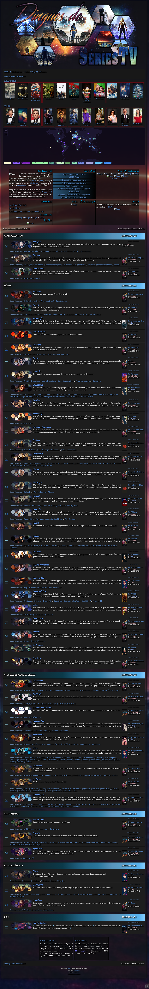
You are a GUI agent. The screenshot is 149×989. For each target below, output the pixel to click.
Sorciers (67, 806)
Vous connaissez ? (47, 301)
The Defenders (94, 314)
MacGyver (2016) (45, 354)
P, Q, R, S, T (59, 704)
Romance (95, 690)
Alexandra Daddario (23, 124)
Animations (38, 680)
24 (24, 546)
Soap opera (38, 618)
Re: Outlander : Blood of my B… (136, 485)
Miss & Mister (86, 894)
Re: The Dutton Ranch (136, 661)
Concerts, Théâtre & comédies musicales (62, 744)
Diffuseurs (42, 72)
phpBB (69, 968)
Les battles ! (59, 894)
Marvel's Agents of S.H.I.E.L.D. (57, 314)
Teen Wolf (106, 463)
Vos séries (91, 265)
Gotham (63, 546)
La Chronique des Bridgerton (95, 394)
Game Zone (38, 884)
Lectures (36, 779)
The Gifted (117, 463)
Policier (36, 536)
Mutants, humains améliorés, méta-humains (45, 806)
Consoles (114, 775)
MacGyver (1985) (30, 354)
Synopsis (37, 241)
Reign (22, 396)
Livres (67, 163)
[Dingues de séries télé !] (74, 35)
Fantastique (38, 453)
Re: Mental (132, 648)
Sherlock (108, 546)
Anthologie (37, 318)
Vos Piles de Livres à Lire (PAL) (65, 791)
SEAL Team (75, 314)
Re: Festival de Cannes (136, 737)
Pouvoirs (64, 731)
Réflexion (67, 775)
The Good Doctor (57, 519)
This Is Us (76, 396)
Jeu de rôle (57, 775)
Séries (74, 163)
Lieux (47, 731)
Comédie (36, 371)
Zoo (67, 354)
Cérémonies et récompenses (34, 744)
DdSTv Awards (46, 894)
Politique (36, 551)
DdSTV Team (74, 177)
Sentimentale (38, 578)
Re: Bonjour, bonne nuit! (136, 874)
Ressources (54, 829)
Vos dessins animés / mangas (108, 265)
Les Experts (83, 546)
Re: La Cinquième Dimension (136, 321)
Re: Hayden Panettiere (136, 697)
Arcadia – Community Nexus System (74, 195)
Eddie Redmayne (36, 124)
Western (37, 658)
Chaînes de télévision (42, 707)
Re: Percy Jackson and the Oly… (136, 456)
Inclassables (103, 804)
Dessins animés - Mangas (40, 163)
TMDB (110, 207)
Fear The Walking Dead (52, 505)
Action (36, 305)
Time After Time (23, 99)
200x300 (77, 843)
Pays (34, 72)
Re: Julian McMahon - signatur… (136, 851)
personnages (22, 185)
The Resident (70, 519)
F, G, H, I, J (38, 704)
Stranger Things (82, 463)
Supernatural (96, 463)
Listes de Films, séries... (74, 186)
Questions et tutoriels (50, 251)
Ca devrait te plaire (31, 301)
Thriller (36, 631)
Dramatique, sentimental (71, 789)
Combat (48, 775)
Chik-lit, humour (53, 789)
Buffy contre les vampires (33, 463)
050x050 (27, 843)
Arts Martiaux (39, 331)
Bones (30, 546)
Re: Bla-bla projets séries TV (136, 294)
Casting (36, 255)
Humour (87, 690)
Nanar (69, 760)
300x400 (103, 843)
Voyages (61, 881)
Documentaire (88, 758)
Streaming (99, 163)
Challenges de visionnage (33, 265)
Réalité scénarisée (41, 564)
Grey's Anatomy (30, 587)
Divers (106, 775)
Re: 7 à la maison (134, 580)
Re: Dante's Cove (134, 403)
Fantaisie (95, 789)
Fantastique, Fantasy (74, 690)
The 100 (85, 601)
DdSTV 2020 (76, 972)
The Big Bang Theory (31, 614)
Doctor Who (47, 601)
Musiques (36, 881)
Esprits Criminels (51, 546)
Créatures (27, 731)
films (42, 181)
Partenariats (38, 268)
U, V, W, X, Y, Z (70, 704)
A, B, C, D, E (28, 704)
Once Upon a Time (69, 450)
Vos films (81, 265)
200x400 (95, 843)
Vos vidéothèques (69, 265)
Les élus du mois (72, 894)
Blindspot (56, 394)
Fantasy (36, 440)
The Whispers (125, 99)
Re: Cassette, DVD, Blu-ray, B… (136, 724)
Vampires (76, 806)
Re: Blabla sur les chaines (136, 710)
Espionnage (38, 413)
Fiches (27, 72)
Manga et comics (38, 791)
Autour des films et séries (19, 675)
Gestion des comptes (53, 265)
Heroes (57, 463)
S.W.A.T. (84, 314)
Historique (37, 482)
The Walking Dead (70, 505)
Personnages (26, 163)
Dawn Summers (112, 124)
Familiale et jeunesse (42, 427)
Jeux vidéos (59, 163)
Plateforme (97, 775)
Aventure (37, 344)
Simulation (77, 775)
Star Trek (76, 601)
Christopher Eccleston (125, 124)
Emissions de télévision (32, 717)
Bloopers (37, 291)
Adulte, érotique (37, 690)
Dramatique (38, 385)
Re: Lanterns (132, 307)
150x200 (60, 843)
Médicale (36, 509)
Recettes (45, 881)
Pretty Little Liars (45, 587)
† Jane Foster (74, 124)
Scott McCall (48, 124)
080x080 (35, 843)
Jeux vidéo (90, 163)
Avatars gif (36, 845)
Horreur (36, 496)
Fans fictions (49, 910)
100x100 (44, 843)
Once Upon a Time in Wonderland (86, 100)
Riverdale (39, 396)
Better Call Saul (44, 394)
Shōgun (74, 99)
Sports (53, 881)
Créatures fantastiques (55, 804)
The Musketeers (40, 492)
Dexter (26, 641)
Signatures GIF (28, 858)
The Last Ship (59, 354)
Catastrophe (67, 758)
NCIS (92, 546)
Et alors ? (61, 99)
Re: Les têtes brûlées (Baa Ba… (136, 472)
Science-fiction (39, 591)
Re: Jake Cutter (133, 347)
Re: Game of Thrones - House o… (136, 443)
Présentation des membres (74, 180)
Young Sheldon (47, 614)
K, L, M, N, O (48, 704)
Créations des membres (33, 910)
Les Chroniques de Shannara (49, 450)
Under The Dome (30, 465)
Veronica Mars (87, 396)
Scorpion (48, 396)
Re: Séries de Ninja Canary (136, 258)
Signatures (37, 848)
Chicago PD (38, 546)
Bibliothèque (17, 72)
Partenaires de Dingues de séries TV (74, 189)
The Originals (17, 465)
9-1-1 (34, 394)
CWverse (27, 314)
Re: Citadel (132, 416)
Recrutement (86, 251)
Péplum (36, 523)
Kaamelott (97, 381)
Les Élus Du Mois (17, 205)
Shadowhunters (68, 463)
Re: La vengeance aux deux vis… (136, 621)
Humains (92, 804)
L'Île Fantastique (40, 923)
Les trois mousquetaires (35, 99)
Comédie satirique (83, 381)
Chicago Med (28, 519)
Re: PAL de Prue (134, 782)
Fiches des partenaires (31, 278)
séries (33, 181)
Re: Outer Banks (134, 387)
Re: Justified (132, 539)
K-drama (27, 394)
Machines (55, 731)
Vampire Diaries (45, 465)
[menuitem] (6, 72)
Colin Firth (10, 124)
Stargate (67, 601)
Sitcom (36, 605)
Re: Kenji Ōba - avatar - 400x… (136, 837)
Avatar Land (47, 192)
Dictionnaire (38, 731)
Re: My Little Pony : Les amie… (136, 683)
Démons (69, 804)
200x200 (69, 843)
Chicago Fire (66, 394)
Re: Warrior (132, 334)
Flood (35, 871)
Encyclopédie (38, 721)
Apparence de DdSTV (32, 251)
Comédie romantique (66, 381)
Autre (49, 791)
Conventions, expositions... (90, 744)
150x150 (52, 843)
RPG (6, 917)
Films (51, 163)
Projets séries (61, 301)
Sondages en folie (100, 894)
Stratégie (87, 775)
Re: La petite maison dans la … (136, 430)
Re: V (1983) (132, 594)
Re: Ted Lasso (133, 374)
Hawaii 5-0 (112, 99)
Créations (37, 900)
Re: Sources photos (135, 822)
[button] (73, 135)
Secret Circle (10, 99)
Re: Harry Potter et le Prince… (136, 751)
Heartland (77, 394)
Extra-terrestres (80, 804)
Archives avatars (30, 829)
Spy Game (131, 903)
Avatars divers (24, 845)
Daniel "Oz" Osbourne (86, 124)
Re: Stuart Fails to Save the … (136, 607)
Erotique (36, 400)
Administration (13, 236)
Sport (117, 690)
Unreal (138, 99)
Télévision (108, 163)
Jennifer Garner (137, 124)
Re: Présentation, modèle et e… (136, 926)
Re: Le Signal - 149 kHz (136, 634)
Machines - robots (19, 806)
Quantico (99, 546)
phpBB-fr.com (77, 970)
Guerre (36, 469)
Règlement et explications (74, 174)
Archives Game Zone (31, 894)
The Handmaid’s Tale (62, 396)
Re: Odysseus (133, 525)
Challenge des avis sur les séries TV (26, 211)
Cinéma (81, 163)
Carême (131, 361)
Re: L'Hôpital (132, 512)
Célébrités (16, 163)
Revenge (30, 396)
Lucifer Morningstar (61, 124)
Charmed (48, 463)
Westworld (97, 601)
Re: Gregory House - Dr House (136, 797)
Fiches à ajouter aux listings (74, 183)
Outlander (27, 492)
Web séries (38, 645)
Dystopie (86, 789)
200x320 (86, 843)
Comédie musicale (49, 381)
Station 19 (57, 587)
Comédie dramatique (32, 381)
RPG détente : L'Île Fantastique (74, 198)
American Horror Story (32, 505)
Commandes (43, 829)
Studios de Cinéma (31, 758)
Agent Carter (28, 423)
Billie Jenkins (100, 124)
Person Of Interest (38, 641)
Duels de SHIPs (29, 804)
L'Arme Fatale (38, 314)
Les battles (14, 208)
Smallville (58, 601)
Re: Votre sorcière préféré (136, 887)
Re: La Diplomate (134, 554)
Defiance (37, 601)
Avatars (36, 833)
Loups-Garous (115, 804)
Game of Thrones (30, 450)
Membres (7, 163)
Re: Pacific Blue (133, 271)
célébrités (34, 183)
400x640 (112, 843)
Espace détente (13, 865)
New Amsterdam (42, 519)
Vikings (51, 492)
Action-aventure (37, 775)
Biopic (35, 358)
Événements (38, 734)
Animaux (41, 804)
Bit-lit (42, 789)
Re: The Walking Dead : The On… (136, 498)
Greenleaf (48, 99)
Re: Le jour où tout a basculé (136, 567)
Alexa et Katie (99, 99)
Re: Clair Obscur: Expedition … (136, 768)
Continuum (28, 601)
